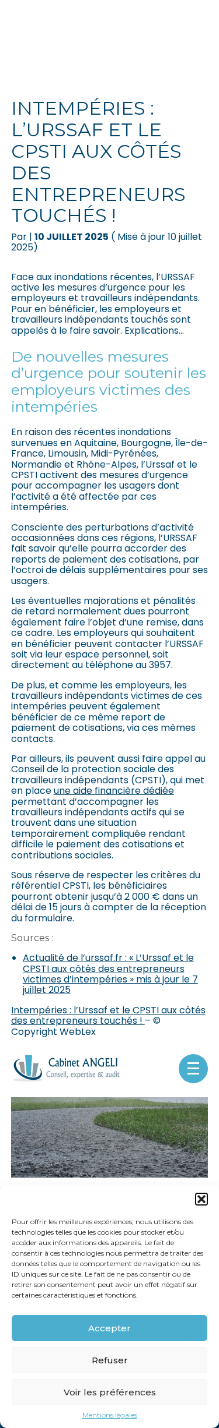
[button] (201, 1199)
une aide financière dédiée (114, 790)
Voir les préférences (110, 1392)
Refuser (110, 1360)
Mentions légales (109, 1415)
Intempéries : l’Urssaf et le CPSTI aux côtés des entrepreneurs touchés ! (108, 1015)
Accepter (109, 1328)
